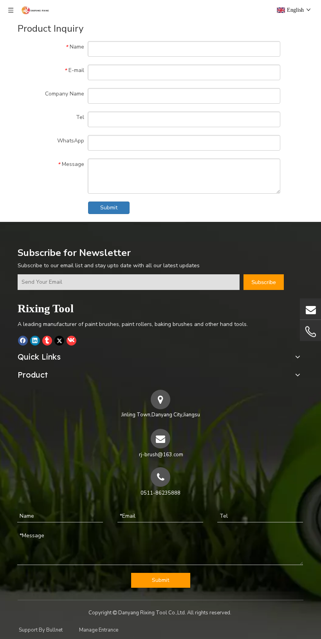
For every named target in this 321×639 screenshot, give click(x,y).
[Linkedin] (35, 340)
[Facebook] (23, 340)
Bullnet (54, 630)
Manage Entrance (98, 630)
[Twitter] (59, 340)
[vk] (71, 340)
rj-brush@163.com (161, 454)
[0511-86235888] (310, 331)
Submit (108, 207)
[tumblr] (47, 340)
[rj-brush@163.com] (310, 309)
